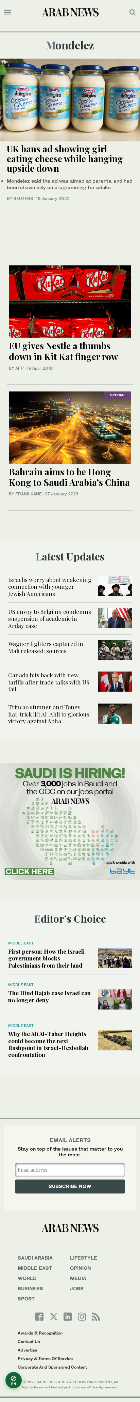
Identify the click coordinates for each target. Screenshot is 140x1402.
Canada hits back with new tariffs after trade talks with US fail (48, 682)
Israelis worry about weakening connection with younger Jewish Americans (49, 586)
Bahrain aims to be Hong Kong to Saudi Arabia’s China (69, 477)
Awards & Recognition (40, 1333)
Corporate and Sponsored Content (52, 1367)
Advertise (27, 1350)
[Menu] (7, 12)
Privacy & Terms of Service (45, 1358)
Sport (26, 1298)
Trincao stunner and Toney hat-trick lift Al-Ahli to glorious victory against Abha (48, 714)
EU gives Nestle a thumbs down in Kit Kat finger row (63, 351)
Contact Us (29, 1341)
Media (78, 1278)
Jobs (77, 1288)
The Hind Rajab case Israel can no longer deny (49, 996)
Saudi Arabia (35, 1258)
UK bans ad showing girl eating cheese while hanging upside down (65, 158)
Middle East (21, 943)
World (27, 1278)
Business (30, 1288)
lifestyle (83, 1258)
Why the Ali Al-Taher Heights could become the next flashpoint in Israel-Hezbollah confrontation (48, 1044)
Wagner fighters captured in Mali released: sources (45, 647)
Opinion (80, 1268)
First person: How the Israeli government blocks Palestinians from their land (46, 958)
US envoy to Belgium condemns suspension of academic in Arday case (49, 618)
